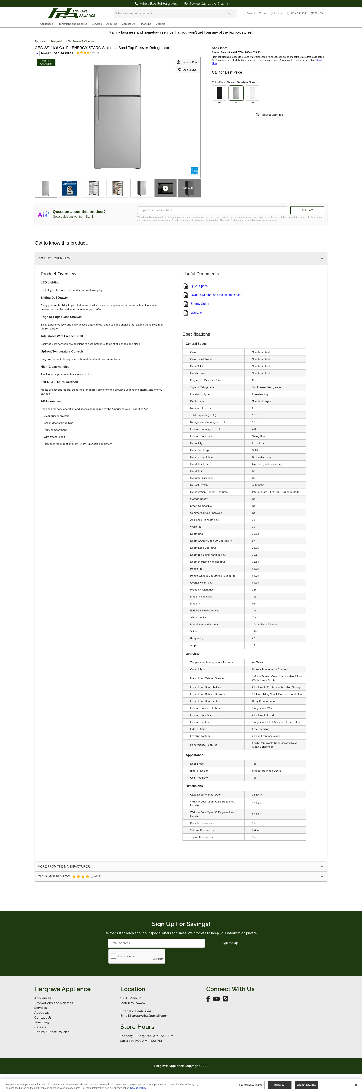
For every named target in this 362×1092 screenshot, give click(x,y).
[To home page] (71, 13)
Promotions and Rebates (72, 23)
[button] (244, 13)
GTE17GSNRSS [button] (63, 53)
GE (36, 53)
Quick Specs (199, 286)
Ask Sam (307, 210)
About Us (111, 23)
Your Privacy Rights (250, 1085)
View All (189, 188)
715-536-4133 (218, 3)
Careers (160, 23)
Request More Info (272, 114)
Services (97, 23)
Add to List (189, 69)
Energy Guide (200, 303)
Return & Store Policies (51, 1032)
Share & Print (190, 62)
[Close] (356, 1085)
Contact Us (128, 23)
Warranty (196, 312)
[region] (181, 1085)
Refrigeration (57, 41)
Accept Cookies (306, 1085)
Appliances (46, 23)
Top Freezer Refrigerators (82, 41)
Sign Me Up (230, 943)
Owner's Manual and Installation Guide (216, 294)
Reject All (279, 1085)
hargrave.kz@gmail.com (148, 1016)
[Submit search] (230, 13)
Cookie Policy (138, 1088)
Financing (145, 23)
